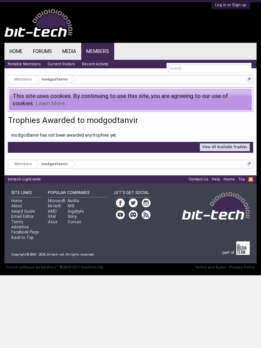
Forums (42, 51)
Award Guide (23, 211)
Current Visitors (61, 64)
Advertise (20, 227)
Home (16, 51)
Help (216, 179)
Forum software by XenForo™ (55, 267)
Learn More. (51, 103)
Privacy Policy (242, 267)
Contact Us (198, 179)
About (16, 206)
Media (69, 51)
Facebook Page (25, 232)
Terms (17, 222)
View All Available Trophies (224, 147)
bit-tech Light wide (24, 179)
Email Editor (22, 216)
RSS (250, 179)
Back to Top (22, 237)
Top (241, 179)
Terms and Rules (210, 267)
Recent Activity (95, 64)
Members (97, 51)
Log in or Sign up (230, 5)
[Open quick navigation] (249, 79)
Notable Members (24, 64)
